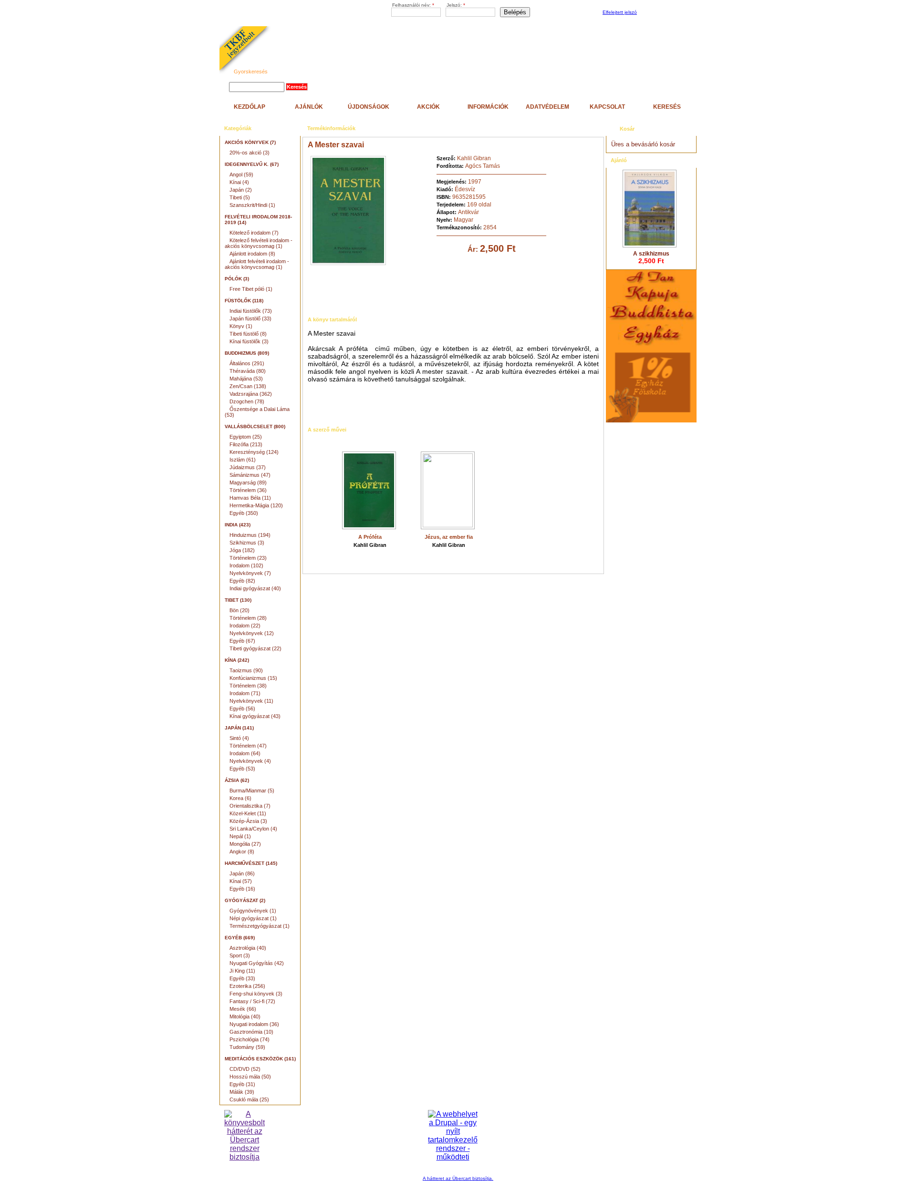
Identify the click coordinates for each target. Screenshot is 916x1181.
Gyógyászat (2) (245, 900)
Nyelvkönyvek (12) (251, 633)
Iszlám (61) (242, 459)
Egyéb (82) (242, 581)
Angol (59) (241, 174)
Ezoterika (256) (247, 986)
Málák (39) (241, 1092)
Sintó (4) (239, 738)
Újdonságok (368, 106)
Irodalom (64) (244, 753)
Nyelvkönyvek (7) (250, 573)
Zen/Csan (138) (247, 386)
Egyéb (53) (242, 768)
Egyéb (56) (242, 708)
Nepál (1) (240, 836)
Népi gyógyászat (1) (253, 918)
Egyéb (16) (242, 889)
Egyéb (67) (242, 641)
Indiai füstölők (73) (250, 311)
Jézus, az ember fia (449, 537)
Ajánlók (309, 106)
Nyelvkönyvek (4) (250, 761)
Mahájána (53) (246, 378)
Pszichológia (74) (249, 1039)
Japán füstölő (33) (250, 318)
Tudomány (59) (247, 1047)
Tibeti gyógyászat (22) (255, 648)
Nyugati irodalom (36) (254, 1024)
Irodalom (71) (244, 693)
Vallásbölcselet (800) (255, 426)
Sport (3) (239, 955)
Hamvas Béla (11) (250, 498)
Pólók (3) (237, 278)
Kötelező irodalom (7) (254, 233)
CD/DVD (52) (244, 1069)
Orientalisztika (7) (250, 806)
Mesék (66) (242, 1009)
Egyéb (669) (240, 937)
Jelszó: (456, 5)
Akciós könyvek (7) (250, 142)
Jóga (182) (242, 550)
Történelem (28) (248, 618)
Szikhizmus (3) (246, 542)
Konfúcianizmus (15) (253, 678)
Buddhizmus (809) (247, 353)
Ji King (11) (242, 971)
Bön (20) (239, 610)
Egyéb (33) (242, 978)
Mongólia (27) (245, 844)
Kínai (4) (239, 182)
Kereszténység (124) (254, 452)
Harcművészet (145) (251, 863)
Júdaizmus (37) (247, 467)
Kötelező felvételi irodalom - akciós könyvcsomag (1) (258, 243)
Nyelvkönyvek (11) (251, 701)
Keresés (667, 106)
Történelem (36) (248, 490)
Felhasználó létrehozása (665, 13)
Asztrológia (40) (247, 948)
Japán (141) (239, 727)
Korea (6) (240, 798)
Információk (488, 106)
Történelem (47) (248, 746)
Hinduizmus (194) (250, 535)
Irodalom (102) (246, 565)
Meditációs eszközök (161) (260, 1058)
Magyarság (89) (248, 482)
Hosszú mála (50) (250, 1076)
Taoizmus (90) (246, 670)
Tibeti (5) (239, 197)
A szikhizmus (651, 253)
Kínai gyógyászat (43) (255, 716)
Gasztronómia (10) (251, 1032)
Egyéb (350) (243, 513)
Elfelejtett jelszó (620, 12)
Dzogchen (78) (246, 401)
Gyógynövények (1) (252, 911)
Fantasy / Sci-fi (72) (252, 1001)
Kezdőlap (249, 106)
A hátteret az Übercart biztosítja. (458, 1178)
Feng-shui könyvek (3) (255, 993)
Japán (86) (242, 873)
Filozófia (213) (245, 444)
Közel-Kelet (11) (247, 813)
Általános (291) (246, 363)
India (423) (237, 524)
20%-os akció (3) (249, 152)
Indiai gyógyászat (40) (255, 588)
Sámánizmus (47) (250, 475)
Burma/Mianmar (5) (251, 790)
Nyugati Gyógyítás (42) (256, 963)
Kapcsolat (607, 106)
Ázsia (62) (237, 780)
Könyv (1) (240, 326)
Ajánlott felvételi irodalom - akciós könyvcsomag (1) (257, 264)
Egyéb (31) (242, 1084)
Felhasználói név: (413, 5)
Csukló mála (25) (249, 1099)
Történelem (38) (248, 685)
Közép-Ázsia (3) (248, 821)
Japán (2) (240, 190)
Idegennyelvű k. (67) (252, 164)
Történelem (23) (248, 558)
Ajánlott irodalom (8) (252, 254)
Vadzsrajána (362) (250, 394)
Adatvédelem (547, 106)
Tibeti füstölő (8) (248, 334)
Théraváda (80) (247, 371)
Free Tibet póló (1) (250, 289)
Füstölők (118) (244, 300)
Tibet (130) (238, 600)
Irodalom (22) (244, 625)
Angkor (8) (241, 851)
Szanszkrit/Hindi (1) (252, 205)
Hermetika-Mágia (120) (256, 505)
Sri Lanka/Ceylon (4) (253, 829)
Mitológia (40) (244, 1016)
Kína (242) (237, 660)
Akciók (428, 106)
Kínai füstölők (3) (249, 341)
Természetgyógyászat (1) (259, 926)
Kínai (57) (240, 881)
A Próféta (370, 537)
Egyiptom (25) (245, 437)
